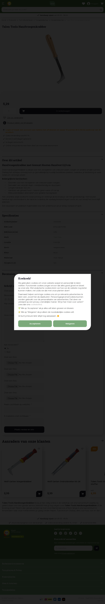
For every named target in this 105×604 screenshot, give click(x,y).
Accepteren (35, 324)
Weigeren (70, 324)
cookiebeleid (36, 304)
